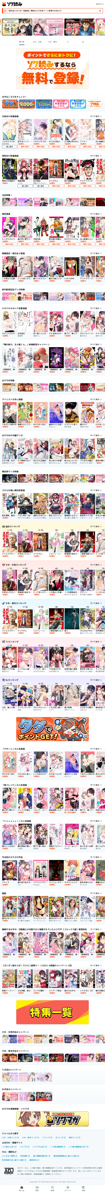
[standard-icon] (100, 10)
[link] (10, 104)
